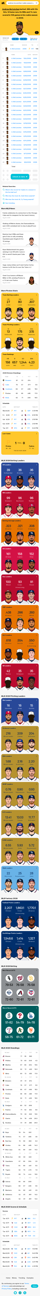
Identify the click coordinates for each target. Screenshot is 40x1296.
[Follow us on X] (25, 1293)
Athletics (8, 1194)
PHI (15, 1266)
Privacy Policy (7, 1289)
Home (8, 1278)
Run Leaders (7, 577)
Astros (7, 1181)
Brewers (8, 380)
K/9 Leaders (7, 812)
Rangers (8, 1186)
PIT (32, 49)
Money (14, 1278)
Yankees (8, 1137)
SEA (15, 1231)
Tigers (7, 1170)
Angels (7, 1199)
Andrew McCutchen (10, 9)
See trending (10, 203)
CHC (16, 1227)
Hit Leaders (7, 549)
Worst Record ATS (9, 1008)
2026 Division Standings (12, 373)
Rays (7, 1132)
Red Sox (8, 1141)
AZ (28, 1253)
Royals (7, 1174)
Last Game (6, 434)
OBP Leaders (7, 607)
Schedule (6, 403)
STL (28, 415)
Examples (30, 1278)
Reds (7, 398)
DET (29, 1223)
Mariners (8, 1190)
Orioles (7, 1145)
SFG (15, 428)
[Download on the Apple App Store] (15, 1292)
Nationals (8, 1069)
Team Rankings (8, 354)
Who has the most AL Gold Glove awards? (20, 196)
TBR (15, 1249)
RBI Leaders (7, 493)
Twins (7, 1166)
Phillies (7, 1060)
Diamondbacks (10, 1114)
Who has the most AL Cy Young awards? (19, 199)
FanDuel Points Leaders (11, 903)
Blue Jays (8, 1150)
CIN (15, 1257)
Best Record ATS (9, 970)
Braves (7, 1056)
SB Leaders (7, 666)
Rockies (8, 1123)
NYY (29, 1231)
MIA (29, 1218)
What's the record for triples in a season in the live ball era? (20, 191)
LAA (28, 1262)
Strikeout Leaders (9, 728)
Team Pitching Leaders (11, 325)
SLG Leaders (7, 635)
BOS (15, 1236)
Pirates (8, 446)
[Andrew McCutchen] (6, 49)
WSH (29, 1227)
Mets (7, 1073)
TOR (29, 1236)
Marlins (8, 1065)
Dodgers (8, 1105)
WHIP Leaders (8, 784)
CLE (15, 1223)
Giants (7, 1118)
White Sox (9, 1157)
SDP (28, 411)
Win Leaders (7, 700)
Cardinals (8, 389)
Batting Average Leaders (12, 521)
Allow (35, 1286)
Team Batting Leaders (11, 295)
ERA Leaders (7, 756)
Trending (21, 1278)
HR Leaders (7, 465)
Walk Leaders (7, 868)
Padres (31, 446)
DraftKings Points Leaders (12, 933)
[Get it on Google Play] (20, 1292)
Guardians (9, 1161)
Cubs (7, 385)
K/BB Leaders (8, 840)
